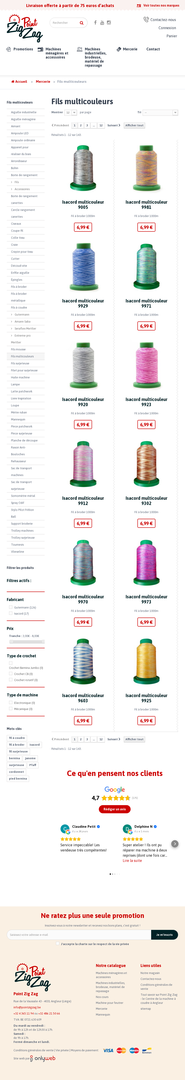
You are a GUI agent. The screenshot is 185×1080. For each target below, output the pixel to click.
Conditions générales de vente (34, 1050)
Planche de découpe (24, 440)
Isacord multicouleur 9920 (83, 402)
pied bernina (18, 778)
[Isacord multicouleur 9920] (83, 365)
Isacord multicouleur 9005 (83, 204)
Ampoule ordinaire (23, 140)
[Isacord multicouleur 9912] (83, 464)
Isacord (21, 613)
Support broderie (22, 523)
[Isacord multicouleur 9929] (83, 266)
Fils (16, 182)
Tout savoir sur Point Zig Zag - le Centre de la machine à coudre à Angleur (159, 999)
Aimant (15, 126)
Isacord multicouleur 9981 (146, 204)
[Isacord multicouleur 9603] (83, 661)
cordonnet (16, 771)
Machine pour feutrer (109, 1003)
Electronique (24, 703)
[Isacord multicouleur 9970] (83, 562)
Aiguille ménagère (23, 119)
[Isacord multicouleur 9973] (146, 562)
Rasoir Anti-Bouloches (18, 451)
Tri (139, 112)
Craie (14, 244)
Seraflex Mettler (25, 328)
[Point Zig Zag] (25, 28)
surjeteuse (16, 765)
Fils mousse (18, 349)
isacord (35, 744)
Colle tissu (18, 237)
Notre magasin (150, 973)
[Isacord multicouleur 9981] (146, 168)
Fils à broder (19, 286)
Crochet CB (23, 674)
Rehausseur (18, 461)
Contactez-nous (163, 20)
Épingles (16, 279)
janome (30, 758)
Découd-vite (19, 265)
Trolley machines (22, 530)
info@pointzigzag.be (27, 1007)
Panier (171, 36)
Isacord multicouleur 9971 (146, 303)
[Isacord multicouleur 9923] (146, 365)
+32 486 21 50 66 (49, 1013)
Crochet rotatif (26, 680)
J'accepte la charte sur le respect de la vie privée (95, 944)
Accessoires (22, 189)
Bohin (14, 168)
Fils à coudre (19, 307)
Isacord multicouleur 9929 (83, 303)
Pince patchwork (21, 426)
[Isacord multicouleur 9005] (83, 168)
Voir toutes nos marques (161, 5)
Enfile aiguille (20, 272)
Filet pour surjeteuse (24, 370)
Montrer (57, 112)
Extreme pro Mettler (21, 339)
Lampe (15, 384)
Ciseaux (16, 223)
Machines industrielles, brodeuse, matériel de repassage (95, 57)
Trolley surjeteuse (23, 537)
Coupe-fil (17, 230)
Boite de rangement (24, 175)
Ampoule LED (20, 133)
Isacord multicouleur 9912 (83, 500)
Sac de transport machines (21, 472)
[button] (54, 843)
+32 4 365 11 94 (24, 1013)
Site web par (22, 1058)
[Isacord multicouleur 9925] (146, 661)
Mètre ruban (19, 412)
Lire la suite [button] (132, 860)
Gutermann (21, 314)
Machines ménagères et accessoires (57, 53)
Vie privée (62, 1050)
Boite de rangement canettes (24, 199)
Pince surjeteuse (21, 433)
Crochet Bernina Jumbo (26, 668)
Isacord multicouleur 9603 (83, 698)
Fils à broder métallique (19, 297)
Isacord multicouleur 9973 (146, 599)
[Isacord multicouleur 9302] (146, 464)
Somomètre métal (23, 496)
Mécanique (23, 709)
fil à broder (16, 744)
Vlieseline (17, 551)
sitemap (146, 1008)
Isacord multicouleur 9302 (146, 500)
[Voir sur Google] (64, 828)
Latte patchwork (21, 391)
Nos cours (102, 997)
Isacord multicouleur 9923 (146, 402)
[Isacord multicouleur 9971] (146, 266)
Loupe (15, 405)
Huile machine (20, 377)
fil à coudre (17, 738)
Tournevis (17, 544)
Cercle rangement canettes (23, 213)
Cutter (15, 258)
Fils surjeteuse (20, 363)
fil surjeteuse (18, 751)
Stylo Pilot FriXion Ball (22, 513)
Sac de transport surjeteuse (21, 485)
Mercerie (130, 49)
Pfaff (32, 765)
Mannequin (18, 419)
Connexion (167, 28)
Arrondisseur (19, 161)
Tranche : (15, 636)
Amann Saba (22, 321)
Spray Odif (17, 503)
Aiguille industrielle (24, 112)
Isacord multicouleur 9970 (83, 599)
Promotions (23, 49)
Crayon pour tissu (22, 251)
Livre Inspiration (21, 398)
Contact (153, 49)
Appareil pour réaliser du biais (21, 151)
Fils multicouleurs (22, 356)
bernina (14, 758)
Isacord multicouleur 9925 (146, 698)
